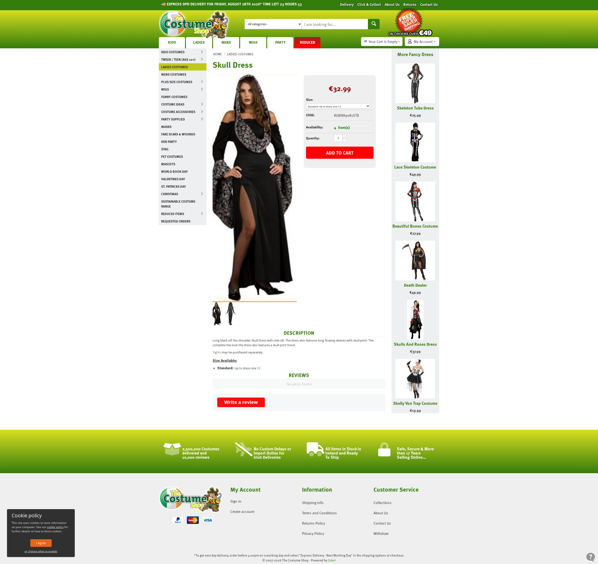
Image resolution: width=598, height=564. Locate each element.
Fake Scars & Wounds (178, 134)
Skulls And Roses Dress (415, 344)
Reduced (307, 42)
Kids (172, 42)
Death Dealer (415, 285)
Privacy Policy (313, 533)
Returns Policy (313, 523)
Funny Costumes (174, 96)
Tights (217, 352)
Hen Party (169, 141)
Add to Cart (339, 152)
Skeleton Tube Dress (415, 108)
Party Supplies (173, 119)
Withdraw (381, 533)
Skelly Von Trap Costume (415, 403)
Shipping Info (313, 502)
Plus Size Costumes (176, 81)
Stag (164, 149)
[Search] (374, 24)
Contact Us (382, 523)
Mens (226, 42)
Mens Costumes (173, 74)
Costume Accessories (178, 111)
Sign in (235, 501)
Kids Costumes (173, 51)
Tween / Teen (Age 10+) (178, 59)
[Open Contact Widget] (590, 557)
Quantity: (313, 138)
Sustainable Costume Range (178, 204)
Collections (383, 502)
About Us (381, 513)
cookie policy (55, 527)
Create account (242, 511)
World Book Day (174, 171)
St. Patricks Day (173, 186)
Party (280, 42)
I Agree (41, 543)
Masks (166, 126)
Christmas (169, 193)
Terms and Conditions (319, 513)
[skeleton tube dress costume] (230, 313)
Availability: (314, 127)
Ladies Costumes (174, 66)
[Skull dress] (255, 187)
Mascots (168, 164)
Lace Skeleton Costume (415, 167)
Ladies (199, 42)
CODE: (310, 115)
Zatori (332, 560)
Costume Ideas (172, 104)
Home (217, 54)
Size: (309, 99)
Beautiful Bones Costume (415, 226)
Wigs (253, 42)
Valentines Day (173, 178)
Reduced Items (172, 213)
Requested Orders (175, 221)
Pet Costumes (172, 156)
